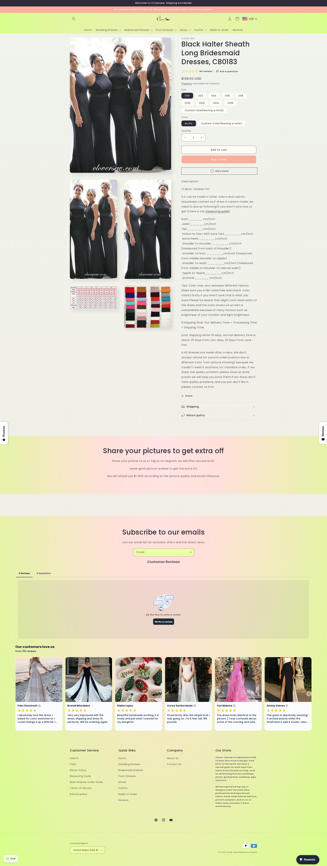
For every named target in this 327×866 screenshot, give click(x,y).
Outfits (122, 788)
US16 (230, 103)
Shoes (122, 782)
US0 (187, 95)
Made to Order (127, 794)
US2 (200, 95)
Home (122, 758)
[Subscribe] (190, 552)
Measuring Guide (80, 776)
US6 (227, 95)
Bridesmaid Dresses (130, 770)
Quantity (186, 130)
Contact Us (174, 764)
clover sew (232, 852)
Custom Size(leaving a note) (204, 110)
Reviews (123, 800)
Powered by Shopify (247, 852)
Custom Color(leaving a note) (221, 123)
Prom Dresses (127, 776)
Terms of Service (81, 788)
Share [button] (189, 396)
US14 (216, 103)
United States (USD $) (85, 850)
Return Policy (78, 770)
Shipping (186, 83)
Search (74, 758)
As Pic (189, 123)
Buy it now (219, 159)
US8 (240, 95)
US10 (188, 103)
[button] (73, 18)
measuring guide (217, 211)
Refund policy (78, 794)
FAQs (73, 764)
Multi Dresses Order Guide (86, 782)
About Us (172, 758)
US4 (213, 95)
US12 (202, 103)
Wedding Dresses (129, 764)
